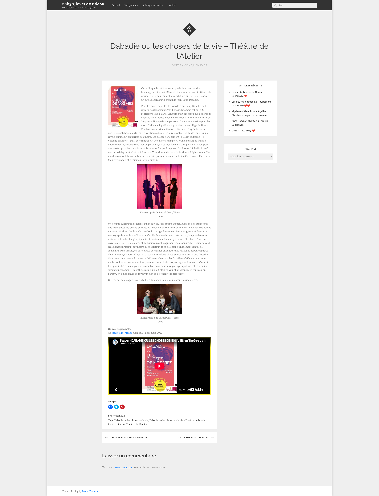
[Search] (275, 5)
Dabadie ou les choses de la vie (131, 420)
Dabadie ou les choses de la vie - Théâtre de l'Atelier (178, 420)
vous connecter (123, 467)
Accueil (116, 5)
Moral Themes (90, 491)
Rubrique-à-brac (151, 5)
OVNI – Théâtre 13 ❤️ (243, 130)
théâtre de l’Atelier (122, 332)
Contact (172, 5)
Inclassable (200, 65)
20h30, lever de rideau (83, 4)
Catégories (130, 5)
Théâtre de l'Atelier (136, 424)
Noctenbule (119, 415)
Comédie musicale (182, 65)
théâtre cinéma (116, 424)
